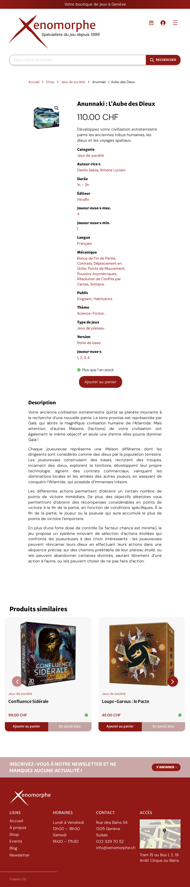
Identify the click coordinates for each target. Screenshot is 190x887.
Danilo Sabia (87, 170)
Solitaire (97, 284)
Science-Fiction (90, 313)
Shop (50, 82)
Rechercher (166, 60)
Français (84, 243)
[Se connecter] (163, 22)
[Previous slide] (17, 681)
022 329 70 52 (110, 841)
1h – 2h (83, 184)
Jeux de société (73, 82)
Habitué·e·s (103, 298)
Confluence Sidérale (28, 701)
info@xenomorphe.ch (116, 847)
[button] (56, 108)
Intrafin (83, 199)
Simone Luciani (112, 170)
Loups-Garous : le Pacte (125, 701)
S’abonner (165, 767)
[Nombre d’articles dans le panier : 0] (151, 22)
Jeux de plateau (90, 328)
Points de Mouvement (106, 268)
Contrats (84, 263)
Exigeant (84, 298)
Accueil (33, 82)
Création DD (18, 879)
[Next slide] (173, 681)
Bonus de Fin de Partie (96, 258)
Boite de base (89, 342)
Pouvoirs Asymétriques (96, 273)
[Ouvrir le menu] (175, 22)
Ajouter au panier (100, 381)
